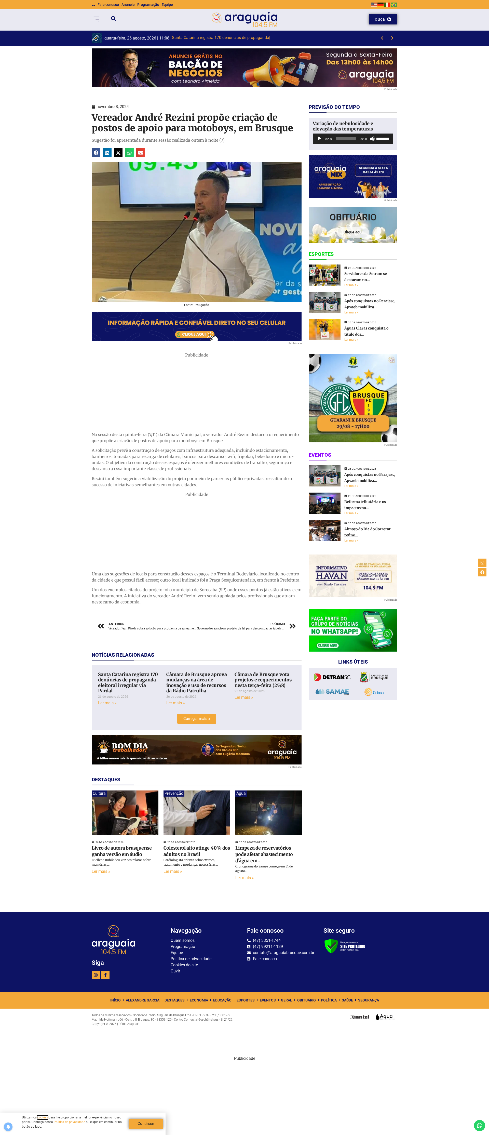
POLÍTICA (329, 1000)
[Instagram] (96, 975)
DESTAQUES (175, 1000)
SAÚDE (347, 1000)
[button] (96, 152)
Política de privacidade (69, 1122)
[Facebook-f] (105, 975)
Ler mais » (107, 703)
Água (241, 793)
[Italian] (387, 4)
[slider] (383, 138)
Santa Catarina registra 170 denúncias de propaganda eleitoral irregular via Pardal (128, 682)
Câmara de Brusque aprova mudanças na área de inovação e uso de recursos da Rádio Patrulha (196, 682)
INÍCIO (115, 1000)
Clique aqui (353, 232)
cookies (42, 1117)
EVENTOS (268, 1000)
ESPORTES (246, 1000)
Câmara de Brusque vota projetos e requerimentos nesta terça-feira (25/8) (263, 679)
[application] (353, 139)
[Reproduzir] (319, 138)
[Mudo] (372, 138)
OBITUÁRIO (306, 1000)
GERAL (286, 1000)
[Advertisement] (197, 393)
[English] (374, 4)
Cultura (99, 793)
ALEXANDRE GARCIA (142, 1000)
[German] (380, 4)
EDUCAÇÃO (222, 1000)
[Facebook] (482, 572)
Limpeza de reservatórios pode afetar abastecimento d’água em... (264, 854)
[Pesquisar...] (113, 19)
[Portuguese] (394, 4)
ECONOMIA (199, 1000)
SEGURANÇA (368, 1000)
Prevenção (174, 793)
